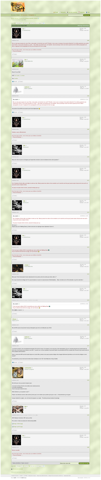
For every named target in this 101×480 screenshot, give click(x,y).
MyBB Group (23, 477)
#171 (88, 180)
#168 (88, 95)
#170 (88, 156)
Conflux (16, 78)
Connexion (24, 15)
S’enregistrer (31, 15)
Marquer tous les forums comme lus (56, 475)
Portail (56, 12)
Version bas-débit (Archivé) (42, 475)
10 (25, 23)
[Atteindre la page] (44, 23)
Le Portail (25, 475)
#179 (88, 415)
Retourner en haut (32, 475)
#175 (88, 300)
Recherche (63, 12)
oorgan (26, 265)
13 (31, 23)
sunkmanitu (27, 367)
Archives (36, 18)
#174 (88, 274)
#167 (88, 69)
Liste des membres (72, 12)
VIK (24, 145)
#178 (88, 380)
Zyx (25, 59)
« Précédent (18, 23)
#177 (88, 345)
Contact (21, 475)
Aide (88, 12)
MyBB (15, 477)
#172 (88, 212)
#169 (88, 129)
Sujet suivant (25, 463)
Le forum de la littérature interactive (26, 18)
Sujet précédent (17, 463)
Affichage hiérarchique (83, 25)
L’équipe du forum (15, 475)
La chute (22, 75)
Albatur (14, 319)
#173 (88, 247)
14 (33, 23)
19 (36, 23)
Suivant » (40, 23)
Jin (23, 28)
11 (27, 23)
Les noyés (17, 75)
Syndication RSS (67, 475)
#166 (88, 40)
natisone (26, 87)
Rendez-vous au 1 (15, 18)
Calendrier (82, 12)
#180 (88, 447)
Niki (25, 406)
